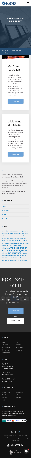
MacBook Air (21, 240)
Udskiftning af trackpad (14, 123)
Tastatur (4, 260)
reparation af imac (10, 255)
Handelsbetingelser (17, 438)
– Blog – (4, 206)
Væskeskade (23, 260)
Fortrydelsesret (7, 438)
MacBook (15, 240)
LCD (25, 238)
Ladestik (21, 238)
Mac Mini (4, 397)
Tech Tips (4, 218)
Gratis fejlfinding (24, 235)
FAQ (17, 342)
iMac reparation (11, 238)
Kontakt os (19, 350)
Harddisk (4, 238)
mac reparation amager (12, 250)
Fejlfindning (4, 235)
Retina (18, 258)
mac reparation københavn (14, 251)
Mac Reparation (18, 247)
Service (4, 214)
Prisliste (18, 345)
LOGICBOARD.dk (21, 436)
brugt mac (12, 231)
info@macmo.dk (8, 374)
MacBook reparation (14, 68)
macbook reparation (10, 243)
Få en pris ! (15, 321)
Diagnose (26, 233)
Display (4, 400)
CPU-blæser (16, 233)
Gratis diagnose (17, 235)
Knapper (17, 238)
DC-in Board (21, 233)
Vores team (5, 345)
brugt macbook (17, 231)
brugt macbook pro (5, 233)
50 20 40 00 (6, 372)
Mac (11, 240)
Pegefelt (24, 253)
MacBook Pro (6, 392)
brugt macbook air (24, 231)
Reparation (4, 255)
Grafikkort (11, 235)
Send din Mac (6, 353)
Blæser (8, 231)
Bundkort (11, 233)
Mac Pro (18, 397)
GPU (8, 235)
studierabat (27, 258)
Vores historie (6, 347)
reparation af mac (20, 255)
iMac (17, 395)
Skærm (22, 258)
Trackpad (16, 260)
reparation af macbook (9, 258)
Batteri (3, 231)
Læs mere (15, 101)
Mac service (5, 350)
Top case (10, 260)
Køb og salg (5, 210)
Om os (4, 342)
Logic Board (6, 240)
